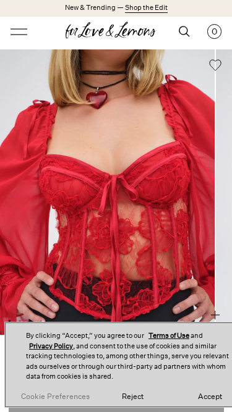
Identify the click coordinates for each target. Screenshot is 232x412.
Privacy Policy (51, 346)
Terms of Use (168, 335)
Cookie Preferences (55, 396)
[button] (215, 67)
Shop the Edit (146, 7)
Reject (133, 396)
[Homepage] (116, 32)
